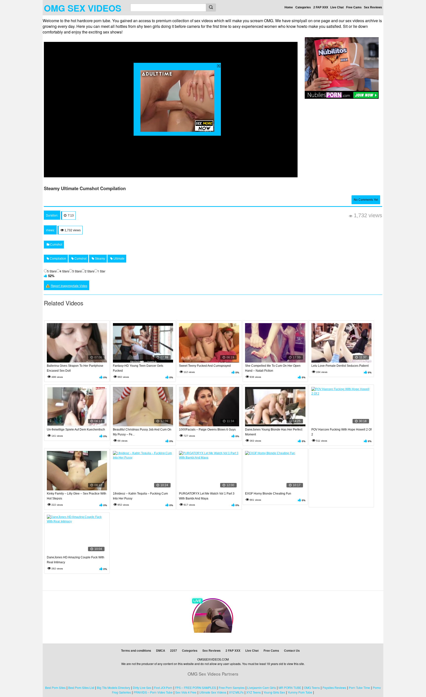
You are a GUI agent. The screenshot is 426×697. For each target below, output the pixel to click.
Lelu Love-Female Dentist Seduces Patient (340, 365)
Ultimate (118, 258)
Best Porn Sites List (81, 687)
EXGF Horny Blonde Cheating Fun (268, 493)
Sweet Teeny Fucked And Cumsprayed (205, 365)
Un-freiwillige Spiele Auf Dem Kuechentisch (76, 429)
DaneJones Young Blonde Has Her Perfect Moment (273, 432)
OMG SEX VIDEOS (82, 7)
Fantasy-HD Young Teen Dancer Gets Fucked (138, 368)
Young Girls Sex (274, 692)
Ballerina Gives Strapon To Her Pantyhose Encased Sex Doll (75, 368)
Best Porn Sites (55, 687)
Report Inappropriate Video (69, 285)
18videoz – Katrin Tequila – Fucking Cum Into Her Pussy (140, 496)
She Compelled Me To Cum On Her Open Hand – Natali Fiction (273, 368)
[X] (218, 65)
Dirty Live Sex (142, 687)
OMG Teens (312, 687)
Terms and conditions (136, 650)
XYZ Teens (253, 692)
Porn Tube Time (359, 687)
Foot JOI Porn (163, 687)
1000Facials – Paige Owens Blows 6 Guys (207, 429)
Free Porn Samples (232, 687)
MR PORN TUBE (290, 687)
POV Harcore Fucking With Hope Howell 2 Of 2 (341, 432)
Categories (303, 7)
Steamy (99, 258)
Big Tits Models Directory (113, 687)
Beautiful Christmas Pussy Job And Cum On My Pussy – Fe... (142, 432)
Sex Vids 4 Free (185, 692)
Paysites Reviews (334, 687)
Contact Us (292, 650)
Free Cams (354, 7)
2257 (173, 650)
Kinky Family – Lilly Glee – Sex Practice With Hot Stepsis (76, 496)
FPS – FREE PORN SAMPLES (195, 687)
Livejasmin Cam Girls (261, 687)
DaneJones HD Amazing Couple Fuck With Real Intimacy (75, 560)
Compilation (57, 258)
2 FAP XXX (320, 7)
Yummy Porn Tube (300, 692)
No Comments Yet (366, 199)
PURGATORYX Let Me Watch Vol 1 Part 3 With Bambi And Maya (206, 496)
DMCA (160, 650)
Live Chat (337, 7)
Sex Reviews (373, 7)
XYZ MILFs (236, 692)
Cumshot (55, 244)
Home (288, 7)
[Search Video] (211, 7)
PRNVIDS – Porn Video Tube (153, 692)
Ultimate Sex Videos (212, 692)
